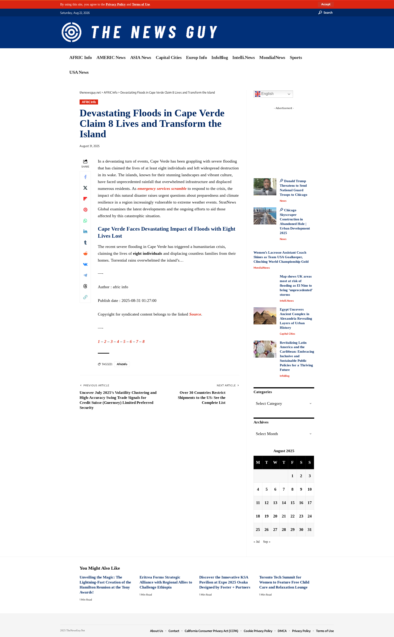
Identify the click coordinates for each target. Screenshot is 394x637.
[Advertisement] (292, 140)
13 (275, 502)
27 (275, 529)
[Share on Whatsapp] (85, 220)
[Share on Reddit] (85, 253)
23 (301, 516)
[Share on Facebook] (85, 176)
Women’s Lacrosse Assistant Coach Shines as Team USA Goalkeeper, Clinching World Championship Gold (281, 257)
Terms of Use (141, 4)
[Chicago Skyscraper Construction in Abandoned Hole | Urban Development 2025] (265, 215)
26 (266, 529)
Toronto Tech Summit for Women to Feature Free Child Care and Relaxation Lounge (284, 582)
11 (258, 502)
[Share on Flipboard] (85, 198)
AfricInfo (122, 364)
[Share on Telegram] (85, 275)
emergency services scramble (162, 188)
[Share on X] (85, 187)
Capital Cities (287, 333)
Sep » (266, 541)
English (267, 94)
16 (301, 502)
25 (258, 529)
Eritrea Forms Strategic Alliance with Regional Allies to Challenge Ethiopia (166, 582)
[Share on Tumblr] (85, 242)
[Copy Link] (85, 296)
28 (284, 529)
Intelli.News (287, 300)
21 (284, 516)
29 (292, 529)
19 (266, 516)
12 (266, 502)
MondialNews (262, 267)
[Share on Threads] (85, 285)
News (283, 200)
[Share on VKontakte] (85, 264)
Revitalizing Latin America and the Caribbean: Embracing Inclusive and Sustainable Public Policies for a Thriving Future (297, 356)
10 (310, 489)
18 (258, 516)
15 (292, 502)
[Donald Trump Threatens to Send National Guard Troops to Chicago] (265, 186)
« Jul (257, 541)
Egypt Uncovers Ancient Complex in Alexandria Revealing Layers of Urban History (296, 318)
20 (275, 516)
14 (284, 502)
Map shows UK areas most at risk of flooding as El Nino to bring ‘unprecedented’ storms (296, 285)
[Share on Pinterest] (85, 209)
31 (310, 529)
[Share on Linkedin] (85, 231)
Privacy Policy (116, 4)
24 (310, 516)
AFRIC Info (89, 102)
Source (195, 314)
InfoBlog (285, 375)
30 (301, 529)
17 (310, 502)
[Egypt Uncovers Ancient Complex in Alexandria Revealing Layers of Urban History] (265, 315)
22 (292, 516)
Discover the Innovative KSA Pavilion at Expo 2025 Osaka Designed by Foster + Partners (224, 582)
